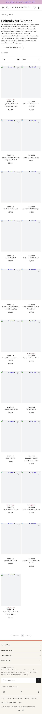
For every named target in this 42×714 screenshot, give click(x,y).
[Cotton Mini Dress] (11, 538)
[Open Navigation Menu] (3, 7)
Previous (16, 635)
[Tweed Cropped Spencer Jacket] (11, 336)
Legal (20, 702)
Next (27, 635)
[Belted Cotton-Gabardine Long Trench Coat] (11, 135)
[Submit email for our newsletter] (38, 680)
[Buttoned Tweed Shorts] (31, 336)
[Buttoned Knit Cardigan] (31, 187)
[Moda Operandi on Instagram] (4, 692)
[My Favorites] (34, 7)
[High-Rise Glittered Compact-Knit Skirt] (11, 82)
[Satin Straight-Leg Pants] (31, 487)
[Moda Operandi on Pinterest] (38, 692)
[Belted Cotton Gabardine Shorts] (31, 538)
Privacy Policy (6, 698)
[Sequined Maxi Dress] (11, 487)
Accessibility (17, 698)
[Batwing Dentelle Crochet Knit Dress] (31, 436)
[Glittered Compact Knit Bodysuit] (31, 82)
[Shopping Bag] (39, 7)
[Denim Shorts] (11, 436)
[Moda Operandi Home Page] (21, 7)
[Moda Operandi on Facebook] (21, 692)
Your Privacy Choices (8, 702)
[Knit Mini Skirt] (11, 236)
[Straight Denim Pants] (31, 135)
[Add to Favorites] (18, 68)
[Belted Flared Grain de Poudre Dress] (11, 590)
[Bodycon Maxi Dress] (11, 387)
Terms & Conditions (30, 698)
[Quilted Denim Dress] (11, 187)
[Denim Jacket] (31, 387)
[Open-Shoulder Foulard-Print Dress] (31, 284)
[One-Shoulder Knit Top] (31, 236)
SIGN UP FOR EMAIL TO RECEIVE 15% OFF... (21, 2)
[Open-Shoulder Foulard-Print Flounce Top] (11, 284)
